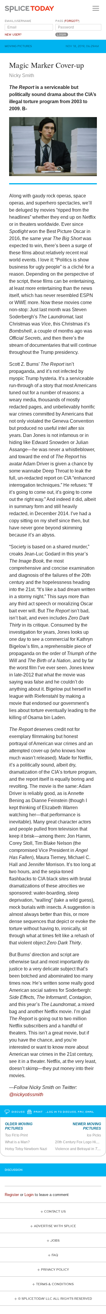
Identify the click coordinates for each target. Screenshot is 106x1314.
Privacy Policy (55, 1269)
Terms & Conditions (55, 1284)
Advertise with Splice (55, 1226)
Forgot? (72, 21)
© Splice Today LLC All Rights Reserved (55, 1299)
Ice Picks (94, 1135)
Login (29, 1194)
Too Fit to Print (16, 1135)
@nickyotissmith (26, 1094)
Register (12, 1194)
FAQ (55, 1255)
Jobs (54, 1240)
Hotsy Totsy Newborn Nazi (26, 1149)
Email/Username (18, 21)
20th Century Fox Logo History (79, 1142)
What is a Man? (17, 1142)
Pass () (67, 21)
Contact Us (55, 1211)
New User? (13, 34)
